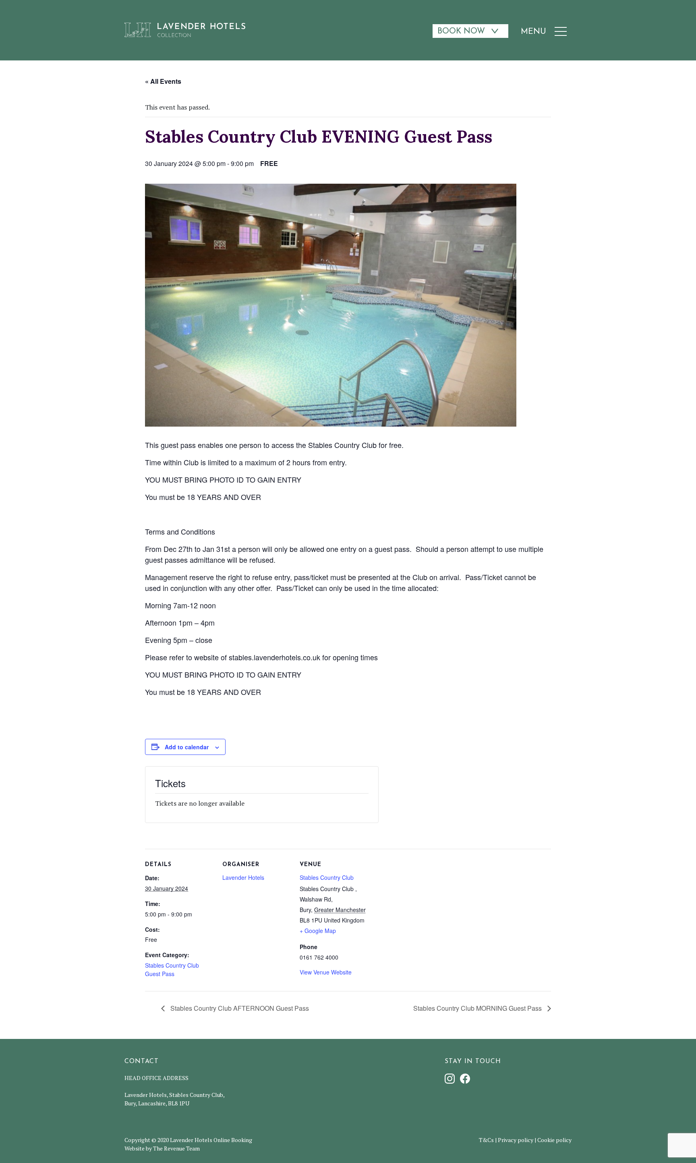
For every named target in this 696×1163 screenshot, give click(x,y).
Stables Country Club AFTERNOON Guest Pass (239, 1008)
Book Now (461, 31)
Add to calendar (187, 747)
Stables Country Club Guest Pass (172, 969)
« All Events (163, 81)
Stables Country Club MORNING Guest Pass (478, 1008)
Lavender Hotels (243, 877)
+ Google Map (318, 931)
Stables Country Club (327, 877)
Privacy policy (515, 1140)
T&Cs (486, 1140)
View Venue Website (326, 972)
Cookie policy (554, 1140)
